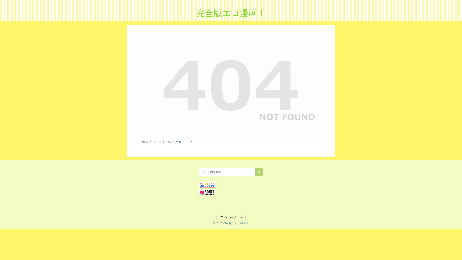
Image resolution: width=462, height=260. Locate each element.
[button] (259, 172)
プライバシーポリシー (231, 217)
